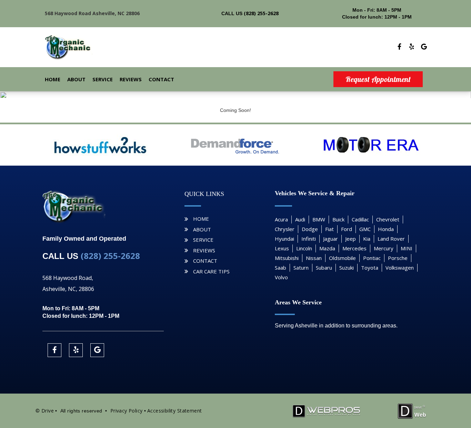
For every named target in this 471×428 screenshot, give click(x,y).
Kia (366, 238)
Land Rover (391, 238)
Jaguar (330, 238)
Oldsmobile (342, 257)
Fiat (329, 229)
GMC (365, 229)
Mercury (383, 248)
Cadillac (360, 219)
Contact (161, 79)
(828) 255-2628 (261, 13)
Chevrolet (387, 219)
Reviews (131, 79)
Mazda (327, 248)
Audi (300, 219)
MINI (406, 248)
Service (102, 79)
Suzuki (346, 267)
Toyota (369, 267)
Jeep (350, 238)
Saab (280, 267)
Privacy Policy (126, 410)
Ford (346, 229)
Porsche (398, 257)
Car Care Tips (211, 271)
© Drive (45, 410)
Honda (386, 229)
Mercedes (354, 248)
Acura (281, 219)
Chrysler (284, 229)
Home (52, 79)
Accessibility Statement (174, 410)
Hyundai (284, 238)
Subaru (324, 267)
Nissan (314, 257)
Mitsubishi (287, 257)
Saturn (301, 267)
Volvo (281, 277)
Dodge (310, 229)
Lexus (282, 248)
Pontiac (372, 257)
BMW (318, 219)
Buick (338, 219)
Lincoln (304, 248)
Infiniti (308, 238)
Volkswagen (399, 267)
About (76, 79)
